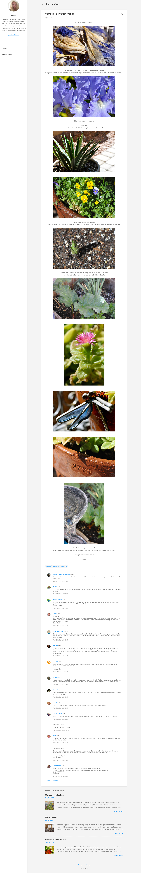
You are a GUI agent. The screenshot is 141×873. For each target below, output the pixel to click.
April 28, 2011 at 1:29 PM (60, 719)
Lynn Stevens (57, 766)
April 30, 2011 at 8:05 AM (60, 760)
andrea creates (57, 599)
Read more (118, 811)
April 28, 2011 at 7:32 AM (60, 672)
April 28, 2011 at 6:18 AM (60, 640)
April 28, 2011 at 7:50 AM (60, 684)
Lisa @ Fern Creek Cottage (61, 574)
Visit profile (14, 34)
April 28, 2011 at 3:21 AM (60, 608)
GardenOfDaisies (58, 631)
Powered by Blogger (84, 865)
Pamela (55, 645)
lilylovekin (56, 677)
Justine (55, 587)
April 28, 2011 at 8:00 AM (60, 697)
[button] (122, 14)
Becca (13, 15)
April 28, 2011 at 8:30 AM (60, 708)
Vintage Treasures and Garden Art (56, 566)
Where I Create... (51, 817)
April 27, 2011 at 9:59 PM (60, 581)
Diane (55, 702)
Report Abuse (84, 869)
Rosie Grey (56, 690)
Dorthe (55, 613)
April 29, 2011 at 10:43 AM (61, 730)
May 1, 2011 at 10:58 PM (60, 776)
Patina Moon (52, 4)
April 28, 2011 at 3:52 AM (60, 626)
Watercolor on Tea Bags (54, 795)
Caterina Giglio (57, 713)
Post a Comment (52, 780)
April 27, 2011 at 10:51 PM (61, 594)
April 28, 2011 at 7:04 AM (60, 656)
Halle (54, 735)
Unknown (56, 661)
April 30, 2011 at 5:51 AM (60, 743)
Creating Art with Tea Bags (55, 839)
